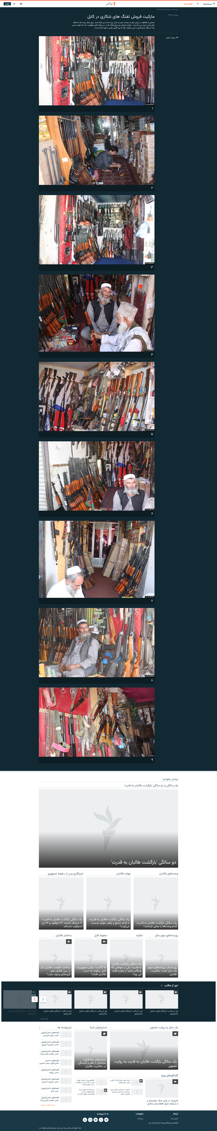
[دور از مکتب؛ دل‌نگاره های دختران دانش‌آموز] (161, 999)
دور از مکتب (171, 985)
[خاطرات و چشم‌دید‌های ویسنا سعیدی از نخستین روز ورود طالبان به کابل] (137, 1092)
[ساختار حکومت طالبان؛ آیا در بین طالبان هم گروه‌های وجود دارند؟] (55, 958)
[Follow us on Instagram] (90, 1120)
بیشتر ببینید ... (43, 1019)
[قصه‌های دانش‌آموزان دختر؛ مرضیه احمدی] (66, 1081)
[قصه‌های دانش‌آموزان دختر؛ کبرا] (66, 1090)
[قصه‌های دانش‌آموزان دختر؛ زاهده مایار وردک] (66, 1053)
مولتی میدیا (188, 4)
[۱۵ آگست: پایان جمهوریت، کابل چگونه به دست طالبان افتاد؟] (90, 958)
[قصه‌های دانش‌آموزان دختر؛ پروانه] (66, 1071)
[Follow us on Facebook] (106, 1120)
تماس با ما (174, 1119)
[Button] (172, 38)
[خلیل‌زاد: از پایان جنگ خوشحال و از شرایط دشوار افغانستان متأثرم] (161, 1088)
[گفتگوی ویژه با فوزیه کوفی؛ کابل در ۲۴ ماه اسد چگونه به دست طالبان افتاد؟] (101, 1082)
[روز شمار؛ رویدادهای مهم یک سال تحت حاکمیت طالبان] (161, 958)
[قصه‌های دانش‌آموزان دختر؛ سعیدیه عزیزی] (66, 1044)
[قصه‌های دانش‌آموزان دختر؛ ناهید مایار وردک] (66, 1099)
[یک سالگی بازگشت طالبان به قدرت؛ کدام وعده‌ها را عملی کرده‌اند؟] (155, 903)
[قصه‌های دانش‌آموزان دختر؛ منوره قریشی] (66, 1034)
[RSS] (85, 1120)
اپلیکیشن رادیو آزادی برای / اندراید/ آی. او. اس (163, 1123)
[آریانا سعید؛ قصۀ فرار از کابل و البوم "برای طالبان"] (137, 1082)
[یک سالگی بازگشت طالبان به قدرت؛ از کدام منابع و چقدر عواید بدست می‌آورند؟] (108, 903)
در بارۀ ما (140, 1119)
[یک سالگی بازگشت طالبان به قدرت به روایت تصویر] (144, 1050)
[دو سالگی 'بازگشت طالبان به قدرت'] (108, 828)
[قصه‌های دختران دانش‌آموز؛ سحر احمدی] (66, 1062)
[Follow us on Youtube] (95, 1120)
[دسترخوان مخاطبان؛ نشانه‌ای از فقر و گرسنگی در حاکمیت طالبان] (90, 1050)
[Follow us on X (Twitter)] (101, 1120)
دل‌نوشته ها (65, 1027)
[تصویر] (21, 4)
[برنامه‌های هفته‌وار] (14, 4)
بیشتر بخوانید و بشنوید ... (47, 1105)
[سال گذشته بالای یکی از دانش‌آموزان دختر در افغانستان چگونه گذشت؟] (101, 1092)
